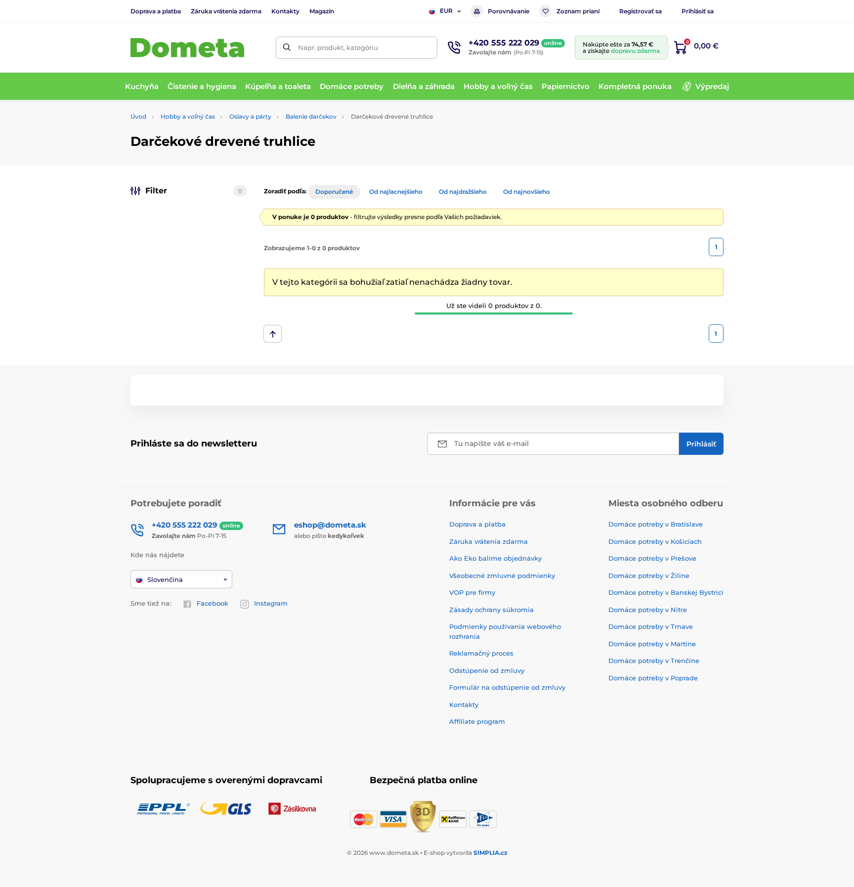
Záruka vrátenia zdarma (226, 11)
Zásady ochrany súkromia (491, 610)
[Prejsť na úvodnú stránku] (187, 47)
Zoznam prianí (577, 11)
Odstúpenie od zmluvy (486, 670)
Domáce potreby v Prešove (652, 558)
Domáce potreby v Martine (652, 644)
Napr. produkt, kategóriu (338, 47)
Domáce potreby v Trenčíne (653, 661)
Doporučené (334, 191)
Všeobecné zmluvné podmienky (502, 575)
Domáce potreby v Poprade (653, 678)
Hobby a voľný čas (188, 116)
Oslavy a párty (250, 116)
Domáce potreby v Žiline (648, 575)
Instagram (271, 603)
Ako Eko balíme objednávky (495, 558)
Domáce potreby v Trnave (650, 626)
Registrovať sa (640, 11)
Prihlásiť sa (698, 11)
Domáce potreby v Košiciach (655, 541)
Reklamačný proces (481, 653)
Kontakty (285, 11)
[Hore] (272, 333)
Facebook (212, 603)
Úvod (138, 116)
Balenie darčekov (311, 116)
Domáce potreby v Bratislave (655, 524)
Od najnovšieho (526, 191)
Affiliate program (477, 721)
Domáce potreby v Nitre (647, 610)
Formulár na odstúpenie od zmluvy (507, 687)
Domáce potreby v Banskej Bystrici (666, 592)
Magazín (321, 11)
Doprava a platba (155, 11)
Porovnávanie (508, 11)
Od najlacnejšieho (396, 191)
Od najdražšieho (463, 191)
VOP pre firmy (472, 592)
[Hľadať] (287, 48)
